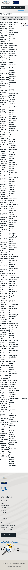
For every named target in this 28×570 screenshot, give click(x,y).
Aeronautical (4, 51)
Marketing (12, 139)
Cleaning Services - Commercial (3, 159)
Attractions (3, 88)
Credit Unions (4, 313)
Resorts (11, 306)
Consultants (3, 206)
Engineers (3, 359)
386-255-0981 (9, 527)
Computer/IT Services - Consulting (4, 174)
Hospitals (12, 53)
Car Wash (3, 140)
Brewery (2, 132)
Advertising (3, 28)
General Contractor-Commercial (3, 407)
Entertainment (4, 361)
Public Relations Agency (12, 264)
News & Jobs (5, 508)
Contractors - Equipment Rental (4, 248)
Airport (2, 60)
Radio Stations (13, 268)
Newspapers (13, 198)
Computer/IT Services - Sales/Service (4, 186)
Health (2, 429)
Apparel (2, 69)
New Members (21, 17)
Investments (15, 277)
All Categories (21, 19)
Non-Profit (12, 210)
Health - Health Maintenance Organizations (4, 458)
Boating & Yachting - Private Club (3, 127)
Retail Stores (13, 319)
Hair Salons (3, 427)
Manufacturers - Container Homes (13, 135)
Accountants (4, 22)
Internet (13, 145)
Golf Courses (4, 412)
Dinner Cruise (4, 319)
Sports (11, 365)
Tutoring (11, 428)
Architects (3, 71)
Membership (5, 505)
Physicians (12, 237)
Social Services (13, 350)
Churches (3, 149)
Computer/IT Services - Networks (4, 180)
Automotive (3, 107)
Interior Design (13, 93)
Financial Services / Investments (4, 370)
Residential (14, 304)
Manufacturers (13, 130)
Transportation (13, 421)
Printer (11, 252)
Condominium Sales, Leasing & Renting (4, 200)
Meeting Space (13, 172)
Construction (4, 204)
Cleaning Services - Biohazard (3, 153)
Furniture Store (4, 399)
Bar (1, 115)
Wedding (12, 457)
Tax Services (13, 380)
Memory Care (13, 175)
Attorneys (3, 85)
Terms (18, 565)
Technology (12, 382)
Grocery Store (4, 424)
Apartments (3, 66)
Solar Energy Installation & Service (13, 357)
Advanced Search (11, 17)
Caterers (2, 142)
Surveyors (12, 378)
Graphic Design (4, 422)
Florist (2, 388)
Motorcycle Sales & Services (12, 187)
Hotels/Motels (13, 55)
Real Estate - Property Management (13, 296)
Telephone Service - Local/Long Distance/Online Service (14, 388)
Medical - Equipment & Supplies (13, 164)
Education (3, 326)
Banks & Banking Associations (4, 111)
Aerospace (3, 53)
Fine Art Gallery (4, 378)
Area (2, 503)
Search (3, 17)
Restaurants (13, 308)
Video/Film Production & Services (13, 442)
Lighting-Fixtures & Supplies (12, 112)
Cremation (3, 315)
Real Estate (12, 271)
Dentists (2, 317)
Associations (4, 83)
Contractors (3, 229)
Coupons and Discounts (9, 19)
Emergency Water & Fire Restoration (3, 346)
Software (12, 353)
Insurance (12, 70)
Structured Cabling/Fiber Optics (13, 373)
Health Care (12, 41)
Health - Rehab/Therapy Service (13, 32)
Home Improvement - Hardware (13, 49)
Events (3, 510)
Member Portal (8, 535)
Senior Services (13, 340)
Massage (12, 152)
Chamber (4, 501)
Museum (11, 196)
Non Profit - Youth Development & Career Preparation (13, 204)
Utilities (11, 434)
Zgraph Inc (9, 566)
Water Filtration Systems (12, 453)
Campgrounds (4, 138)
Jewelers (12, 104)
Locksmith (12, 116)
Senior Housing (13, 338)
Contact (4, 512)
